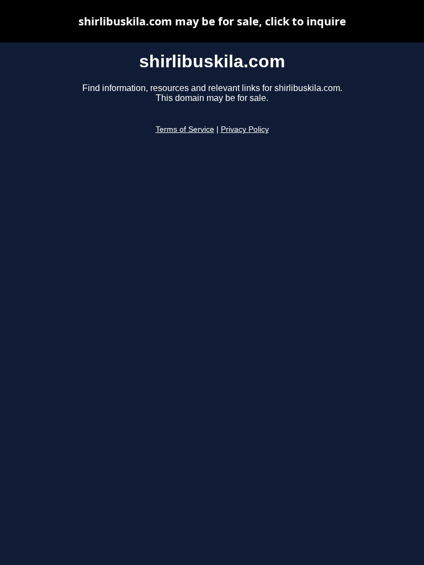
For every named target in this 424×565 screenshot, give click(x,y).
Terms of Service (185, 129)
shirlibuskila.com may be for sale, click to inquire (212, 21)
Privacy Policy (245, 129)
